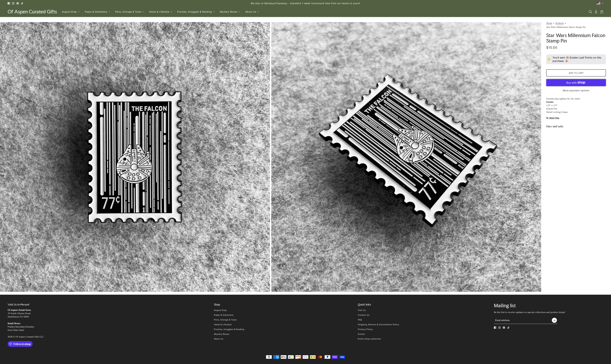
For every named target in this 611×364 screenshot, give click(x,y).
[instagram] (13, 3)
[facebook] (9, 3)
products (559, 23)
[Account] (596, 11)
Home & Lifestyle (223, 324)
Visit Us (362, 310)
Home (549, 23)
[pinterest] (17, 3)
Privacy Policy (365, 329)
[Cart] (601, 11)
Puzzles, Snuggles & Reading (229, 329)
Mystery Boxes (221, 334)
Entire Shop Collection (369, 339)
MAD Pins (554, 118)
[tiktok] (22, 3)
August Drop (220, 310)
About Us (218, 339)
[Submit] (554, 320)
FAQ (360, 320)
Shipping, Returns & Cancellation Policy (378, 324)
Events (361, 334)
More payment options (576, 90)
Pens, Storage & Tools (225, 320)
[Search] (590, 11)
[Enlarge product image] (135, 157)
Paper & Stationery (224, 315)
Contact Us (363, 315)
